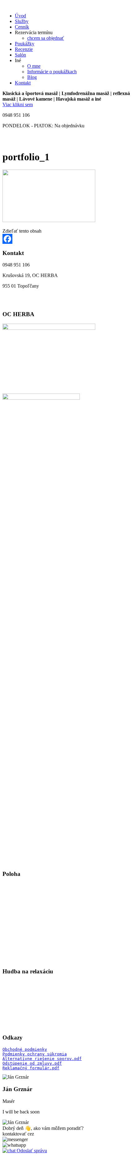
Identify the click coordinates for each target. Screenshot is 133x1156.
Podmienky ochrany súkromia (34, 1054)
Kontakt (23, 82)
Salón (20, 54)
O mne (34, 66)
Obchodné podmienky (24, 1049)
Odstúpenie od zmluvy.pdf (32, 1063)
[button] (15, 1139)
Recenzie (24, 49)
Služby (21, 21)
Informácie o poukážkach (52, 71)
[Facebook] (66, 239)
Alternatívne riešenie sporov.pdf (42, 1058)
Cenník (22, 27)
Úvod (20, 15)
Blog (32, 77)
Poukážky (24, 43)
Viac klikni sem (17, 104)
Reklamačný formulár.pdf (30, 1068)
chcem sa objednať (45, 38)
